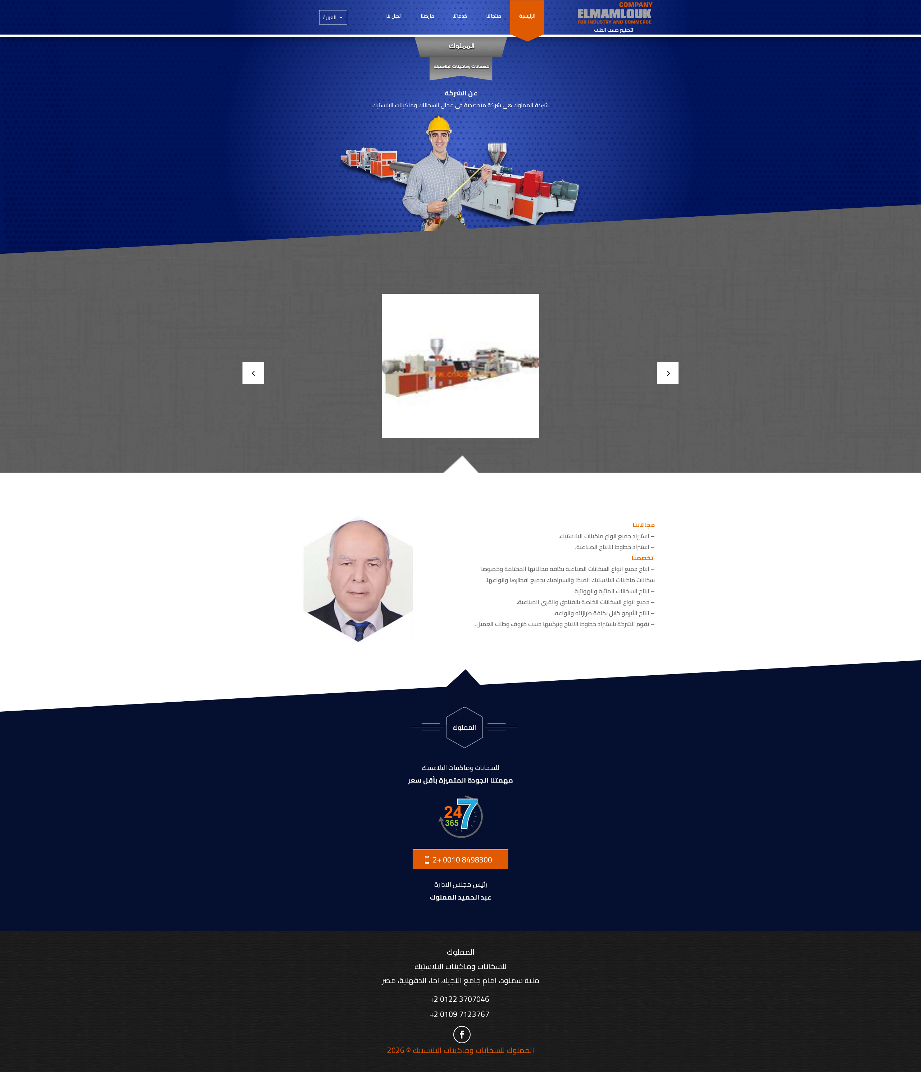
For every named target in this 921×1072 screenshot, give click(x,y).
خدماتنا (459, 17)
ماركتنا (427, 17)
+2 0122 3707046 (460, 999)
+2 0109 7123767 (460, 1014)
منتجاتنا (493, 17)
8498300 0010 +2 (462, 860)
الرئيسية (527, 17)
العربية (329, 18)
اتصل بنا (394, 17)
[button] (668, 373)
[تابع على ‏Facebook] (462, 1034)
